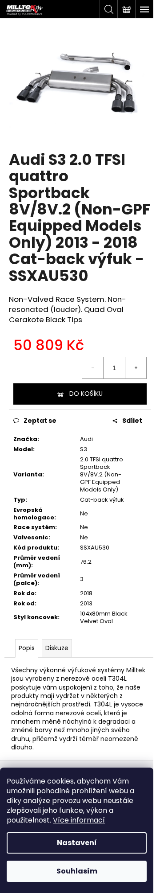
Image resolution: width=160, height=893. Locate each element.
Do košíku (86, 393)
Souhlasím (76, 871)
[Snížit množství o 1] (93, 367)
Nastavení (77, 843)
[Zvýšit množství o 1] (135, 367)
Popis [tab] (27, 647)
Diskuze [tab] (56, 647)
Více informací (79, 820)
